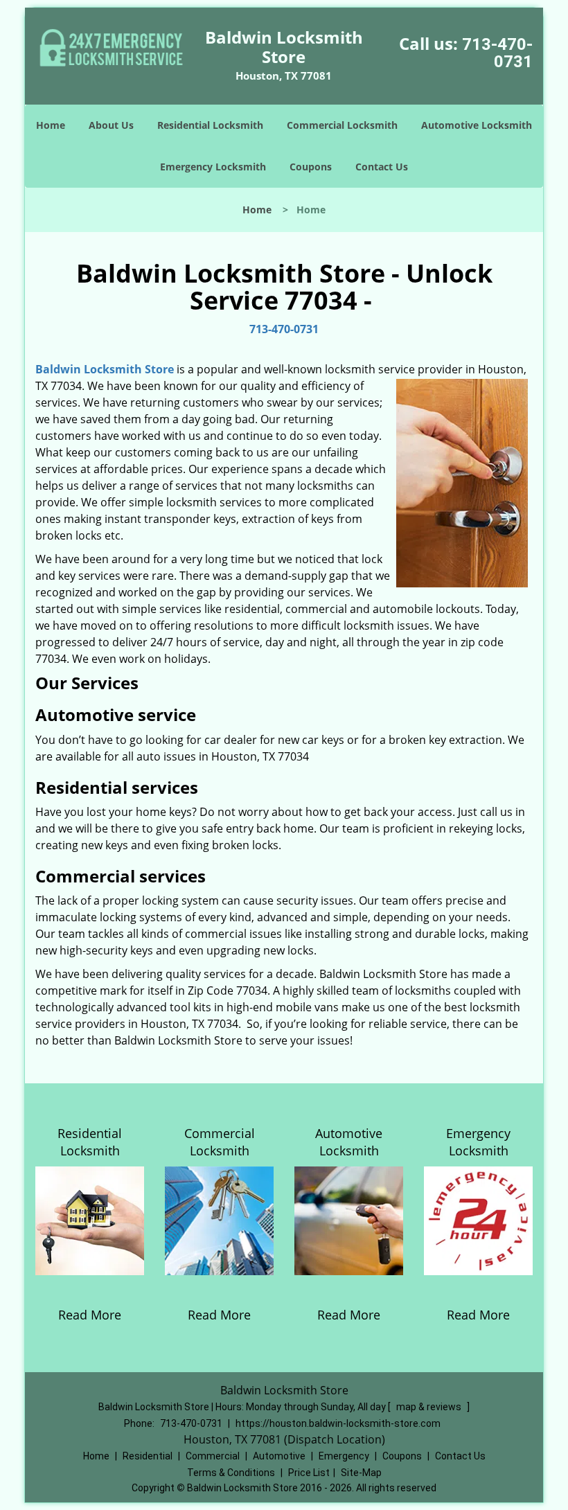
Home (50, 125)
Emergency (344, 1456)
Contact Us (381, 166)
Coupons (311, 166)
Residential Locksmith (210, 125)
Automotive (279, 1456)
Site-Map (361, 1472)
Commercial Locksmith (342, 125)
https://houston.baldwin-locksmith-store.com (338, 1423)
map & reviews (429, 1406)
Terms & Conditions (231, 1472)
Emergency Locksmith (213, 166)
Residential (147, 1456)
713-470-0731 (497, 53)
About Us (111, 125)
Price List (309, 1472)
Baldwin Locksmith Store (104, 369)
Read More (89, 1314)
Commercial (213, 1456)
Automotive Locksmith (476, 125)
